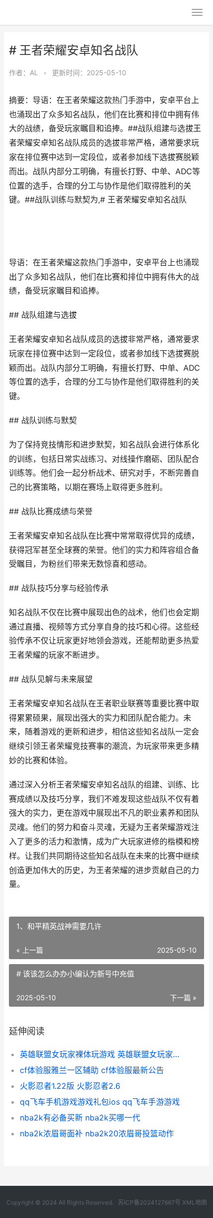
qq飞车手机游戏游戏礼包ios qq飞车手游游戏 (100, 1102)
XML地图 (194, 1202)
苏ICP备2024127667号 (149, 1202)
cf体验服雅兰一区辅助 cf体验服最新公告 (92, 1070)
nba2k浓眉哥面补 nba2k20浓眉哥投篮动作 (97, 1133)
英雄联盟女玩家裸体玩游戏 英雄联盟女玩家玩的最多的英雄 (103, 1054)
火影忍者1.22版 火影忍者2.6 (70, 1086)
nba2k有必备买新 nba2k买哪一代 (80, 1117)
